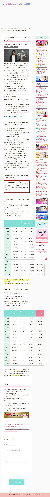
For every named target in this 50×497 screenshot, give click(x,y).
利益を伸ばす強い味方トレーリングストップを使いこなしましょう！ (41, 185)
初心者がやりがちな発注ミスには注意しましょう (41, 189)
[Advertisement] (25, 18)
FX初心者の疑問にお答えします (11, 46)
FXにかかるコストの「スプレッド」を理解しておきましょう (41, 134)
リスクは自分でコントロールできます (41, 62)
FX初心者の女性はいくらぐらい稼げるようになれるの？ (42, 120)
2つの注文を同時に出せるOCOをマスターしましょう (42, 181)
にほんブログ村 (41, 252)
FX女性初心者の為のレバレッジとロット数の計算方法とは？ (42, 141)
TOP (9, 28)
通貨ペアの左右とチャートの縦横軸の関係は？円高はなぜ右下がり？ (41, 130)
